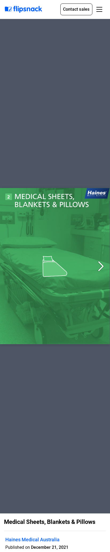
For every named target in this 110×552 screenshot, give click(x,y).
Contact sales (76, 9)
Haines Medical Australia (32, 539)
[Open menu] (99, 9)
